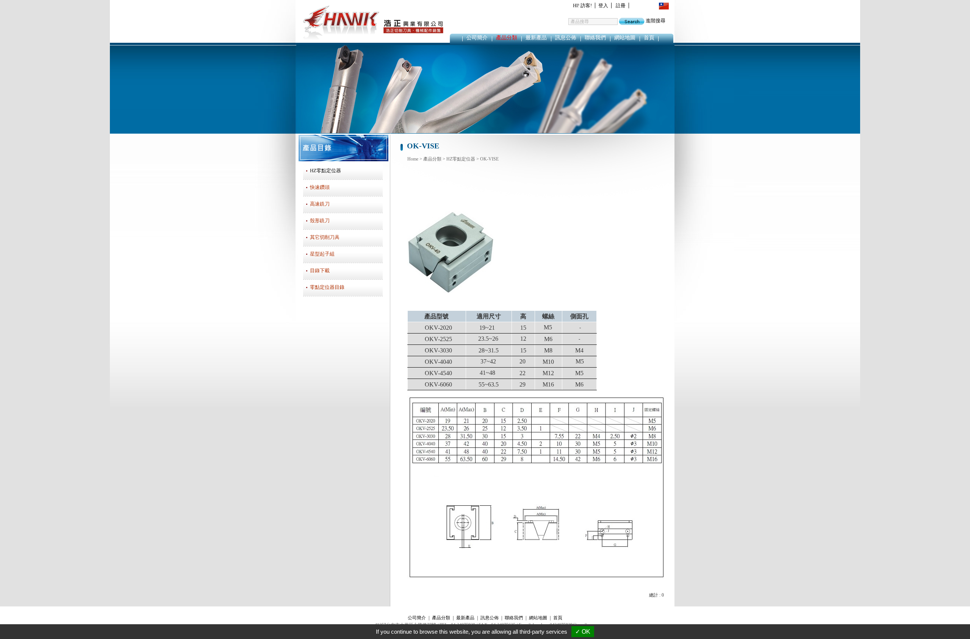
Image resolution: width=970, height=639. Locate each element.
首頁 (649, 38)
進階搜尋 (655, 20)
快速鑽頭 (320, 187)
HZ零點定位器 (460, 159)
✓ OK (582, 631)
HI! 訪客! (582, 5)
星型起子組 (322, 254)
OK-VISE (489, 159)
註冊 (621, 5)
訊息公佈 (565, 38)
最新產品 (536, 38)
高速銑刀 (320, 204)
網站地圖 (624, 38)
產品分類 (506, 38)
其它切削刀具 (325, 237)
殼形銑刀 (320, 220)
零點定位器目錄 (327, 287)
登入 (603, 5)
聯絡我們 (595, 38)
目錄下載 (320, 270)
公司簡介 (477, 38)
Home (412, 159)
